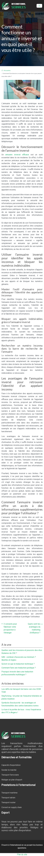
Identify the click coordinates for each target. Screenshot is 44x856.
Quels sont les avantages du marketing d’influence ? (34, 628)
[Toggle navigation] (39, 6)
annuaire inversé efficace (17, 154)
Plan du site (22, 854)
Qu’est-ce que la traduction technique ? (18, 664)
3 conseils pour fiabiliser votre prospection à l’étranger (10, 628)
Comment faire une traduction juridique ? (18, 668)
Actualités (7, 70)
